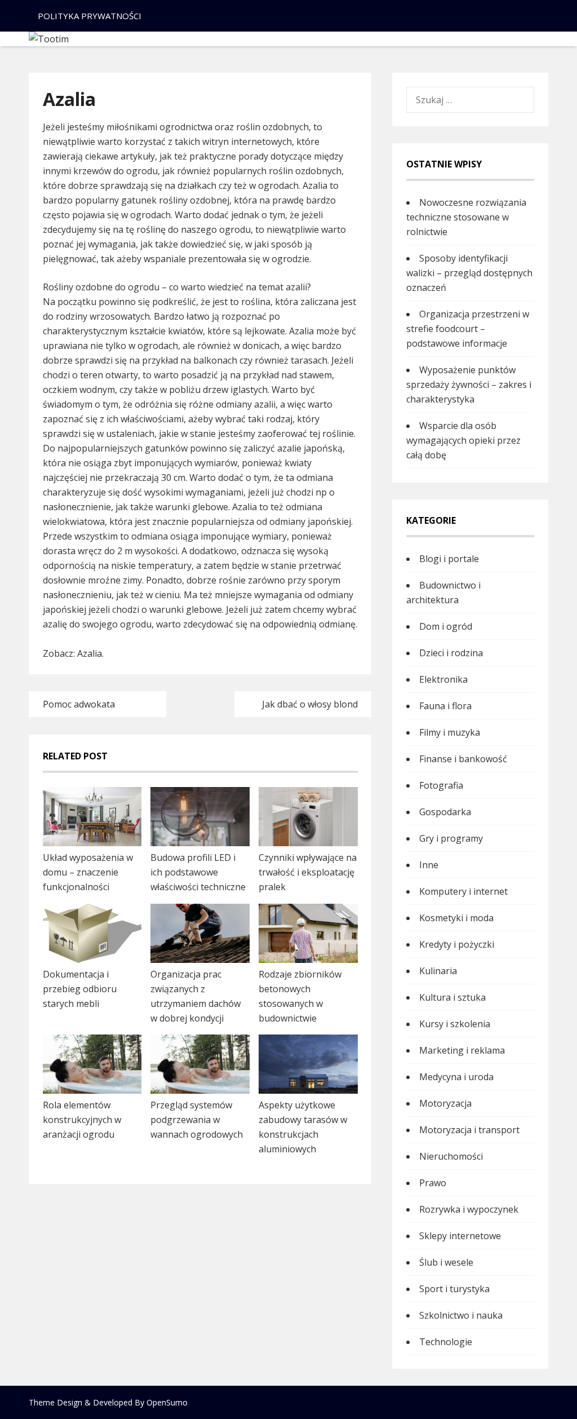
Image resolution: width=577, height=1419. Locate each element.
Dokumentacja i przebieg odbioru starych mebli (80, 989)
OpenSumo (167, 1402)
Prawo (432, 1183)
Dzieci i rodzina (451, 653)
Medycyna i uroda (456, 1077)
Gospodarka (445, 812)
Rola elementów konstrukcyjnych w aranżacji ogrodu (82, 1119)
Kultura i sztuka (452, 997)
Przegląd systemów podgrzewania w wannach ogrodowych (196, 1119)
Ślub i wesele (446, 1262)
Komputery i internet (463, 891)
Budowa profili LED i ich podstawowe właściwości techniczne (198, 872)
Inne (428, 865)
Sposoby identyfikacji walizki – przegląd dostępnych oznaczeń (469, 273)
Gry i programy (451, 838)
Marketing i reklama (462, 1050)
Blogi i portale (449, 558)
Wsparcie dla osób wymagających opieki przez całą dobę (463, 440)
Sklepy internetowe (460, 1236)
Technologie (445, 1342)
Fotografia (441, 785)
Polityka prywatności (89, 15)
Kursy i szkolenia (454, 1024)
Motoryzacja (445, 1103)
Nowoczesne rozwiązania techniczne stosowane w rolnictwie (466, 217)
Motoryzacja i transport (469, 1130)
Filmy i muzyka (449, 732)
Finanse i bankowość (463, 759)
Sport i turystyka (454, 1289)
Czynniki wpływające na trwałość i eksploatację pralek (308, 872)
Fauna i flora (445, 706)
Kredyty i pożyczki (456, 944)
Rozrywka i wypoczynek (468, 1209)
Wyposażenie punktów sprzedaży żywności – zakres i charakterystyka (468, 384)
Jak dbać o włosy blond (310, 704)
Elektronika (443, 679)
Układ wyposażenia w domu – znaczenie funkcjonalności (88, 872)
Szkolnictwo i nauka (461, 1315)
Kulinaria (438, 971)
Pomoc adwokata (79, 704)
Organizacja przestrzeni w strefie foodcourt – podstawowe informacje (467, 329)
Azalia (89, 653)
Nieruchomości (451, 1156)
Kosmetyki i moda (456, 918)
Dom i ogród (445, 626)
